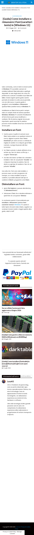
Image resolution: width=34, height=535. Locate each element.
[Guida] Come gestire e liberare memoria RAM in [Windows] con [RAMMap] (17, 336)
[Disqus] (17, 444)
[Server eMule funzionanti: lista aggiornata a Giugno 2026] (17, 297)
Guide (14, 16)
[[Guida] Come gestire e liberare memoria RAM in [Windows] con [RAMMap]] (17, 324)
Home (3, 8)
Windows (19, 16)
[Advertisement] (17, 69)
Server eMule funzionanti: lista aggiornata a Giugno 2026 (13, 309)
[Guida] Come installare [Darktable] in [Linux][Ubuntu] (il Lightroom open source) (16, 363)
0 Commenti (23, 28)
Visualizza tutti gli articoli (24, 376)
